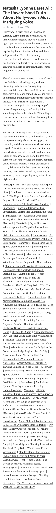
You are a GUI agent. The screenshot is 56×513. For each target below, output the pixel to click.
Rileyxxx (9, 339)
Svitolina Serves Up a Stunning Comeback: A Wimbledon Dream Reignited (28, 258)
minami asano (10, 475)
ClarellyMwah (10, 459)
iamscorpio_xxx (11, 184)
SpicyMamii (9, 207)
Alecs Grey (46, 366)
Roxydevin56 (10, 421)
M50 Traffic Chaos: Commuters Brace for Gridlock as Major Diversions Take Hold (27, 293)
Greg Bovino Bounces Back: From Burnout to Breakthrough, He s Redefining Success (27, 316)
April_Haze (9, 362)
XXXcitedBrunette (24, 405)
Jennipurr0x (21, 289)
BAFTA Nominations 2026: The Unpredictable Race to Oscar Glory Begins (27, 196)
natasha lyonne (9, 27)
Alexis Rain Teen (37, 297)
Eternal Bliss (9, 273)
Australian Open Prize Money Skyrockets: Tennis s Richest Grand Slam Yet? (26, 219)
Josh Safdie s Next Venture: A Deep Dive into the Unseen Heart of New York (28, 308)
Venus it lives (10, 231)
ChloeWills (21, 223)
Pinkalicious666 (13, 215)
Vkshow (26, 397)
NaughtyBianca (45, 262)
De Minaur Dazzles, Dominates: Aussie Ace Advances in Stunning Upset (27, 301)
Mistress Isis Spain (21, 331)
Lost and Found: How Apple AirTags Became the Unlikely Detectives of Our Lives (28, 188)
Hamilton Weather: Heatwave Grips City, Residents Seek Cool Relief (25, 328)
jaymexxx (36, 432)
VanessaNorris (23, 413)
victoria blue (9, 451)
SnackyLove (27, 382)
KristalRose (17, 347)
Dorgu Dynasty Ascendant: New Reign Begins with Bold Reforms (28, 378)
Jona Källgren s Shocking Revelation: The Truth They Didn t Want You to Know (27, 285)
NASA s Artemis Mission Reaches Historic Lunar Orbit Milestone (27, 409)
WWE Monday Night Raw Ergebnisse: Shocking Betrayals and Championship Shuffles (27, 436)
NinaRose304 (40, 235)
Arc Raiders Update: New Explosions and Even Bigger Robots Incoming (26, 386)
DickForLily (41, 351)
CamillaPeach (18, 192)
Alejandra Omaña (12, 324)
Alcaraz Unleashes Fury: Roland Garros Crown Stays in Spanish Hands (28, 393)
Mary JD (38, 312)
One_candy (9, 483)
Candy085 (24, 242)
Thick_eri (41, 304)
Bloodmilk (8, 281)
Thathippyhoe (41, 246)
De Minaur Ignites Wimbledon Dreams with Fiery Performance (28, 239)
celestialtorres (33, 254)
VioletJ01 (29, 389)
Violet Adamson (35, 374)
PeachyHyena (10, 467)
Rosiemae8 (18, 200)
